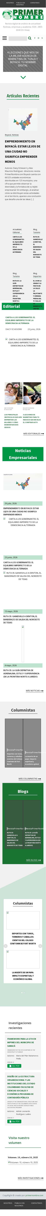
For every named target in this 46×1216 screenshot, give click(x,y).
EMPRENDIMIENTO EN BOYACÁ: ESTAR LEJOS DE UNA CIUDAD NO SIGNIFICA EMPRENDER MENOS (22, 151)
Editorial (16, 232)
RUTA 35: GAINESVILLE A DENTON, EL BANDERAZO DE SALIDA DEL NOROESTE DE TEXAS (37, 247)
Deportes (37, 276)
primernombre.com (34, 1195)
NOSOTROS (10, 3)
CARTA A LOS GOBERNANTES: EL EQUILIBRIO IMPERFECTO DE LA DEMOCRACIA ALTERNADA (18, 244)
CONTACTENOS (35, 3)
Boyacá (8, 135)
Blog (35, 229)
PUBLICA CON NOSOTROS (20, 4)
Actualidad (17, 229)
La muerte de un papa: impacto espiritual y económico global (23, 975)
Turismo (36, 232)
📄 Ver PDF (14, 1066)
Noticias (15, 135)
